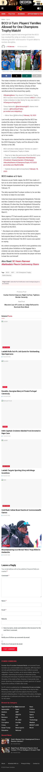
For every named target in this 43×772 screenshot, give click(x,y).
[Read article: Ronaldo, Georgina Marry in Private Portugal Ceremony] (22, 374)
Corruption (5, 722)
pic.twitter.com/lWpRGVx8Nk (14, 165)
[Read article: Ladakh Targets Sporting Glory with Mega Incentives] (22, 453)
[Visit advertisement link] (21, 2)
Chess (4, 720)
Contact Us (36, 763)
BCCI (7, 272)
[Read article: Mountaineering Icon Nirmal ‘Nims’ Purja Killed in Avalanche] (22, 533)
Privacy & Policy (25, 763)
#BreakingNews (9, 95)
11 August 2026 (6, 436)
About (3, 763)
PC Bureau (11, 46)
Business (21, 14)
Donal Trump (6, 728)
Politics (11, 14)
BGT (13, 272)
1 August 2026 (6, 475)
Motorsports (20, 728)
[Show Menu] (2, 8)
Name (4, 601)
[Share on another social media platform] (37, 75)
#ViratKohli (7, 160)
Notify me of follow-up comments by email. (16, 637)
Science (32, 712)
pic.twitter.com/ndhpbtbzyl (13, 111)
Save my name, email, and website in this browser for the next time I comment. (22, 629)
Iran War (18, 722)
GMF (17, 712)
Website (4, 619)
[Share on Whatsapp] (27, 75)
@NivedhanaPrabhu (16, 109)
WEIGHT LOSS (34, 725)
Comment (5, 576)
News (3, 14)
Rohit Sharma (6, 275)
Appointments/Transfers (10, 707)
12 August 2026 (6, 396)
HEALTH (18, 714)
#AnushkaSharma (10, 162)
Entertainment (20, 707)
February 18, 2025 (30, 115)
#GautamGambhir (18, 160)
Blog (3, 714)
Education (5, 730)
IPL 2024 (18, 720)
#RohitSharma (30, 158)
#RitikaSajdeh (29, 160)
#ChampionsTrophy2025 (12, 102)
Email (4, 610)
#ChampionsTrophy (23, 162)
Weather (32, 722)
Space (32, 714)
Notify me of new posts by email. (12, 644)
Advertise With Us (13, 763)
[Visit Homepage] (20, 8)
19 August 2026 (6, 356)
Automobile (5, 709)
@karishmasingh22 (22, 107)
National (6, 347)
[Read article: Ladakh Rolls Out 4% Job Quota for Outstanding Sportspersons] (22, 334)
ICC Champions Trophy (23, 272)
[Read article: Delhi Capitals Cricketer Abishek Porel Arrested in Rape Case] (22, 414)
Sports (8, 19)
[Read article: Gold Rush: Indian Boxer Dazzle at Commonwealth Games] (22, 493)
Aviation (4, 712)
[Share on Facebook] (6, 75)
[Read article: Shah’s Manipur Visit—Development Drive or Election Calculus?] (6, 741)
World (32, 728)
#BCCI (32, 98)
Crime (5, 426)
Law (17, 725)
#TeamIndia (21, 158)
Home (3, 19)
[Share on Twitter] (16, 75)
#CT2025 (33, 162)
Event (17, 709)
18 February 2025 (22, 46)
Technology (33, 720)
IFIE (17, 717)
